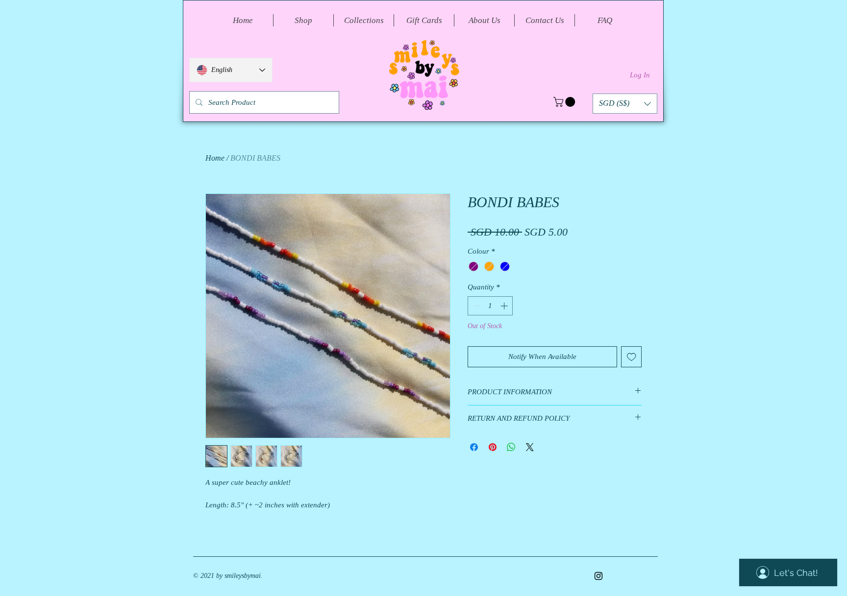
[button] (565, 102)
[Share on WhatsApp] (511, 447)
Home (214, 158)
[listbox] (625, 104)
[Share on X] (530, 447)
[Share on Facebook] (474, 447)
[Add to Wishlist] (631, 356)
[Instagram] (598, 576)
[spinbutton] (490, 306)
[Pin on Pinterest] (492, 447)
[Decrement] (475, 306)
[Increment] (505, 306)
